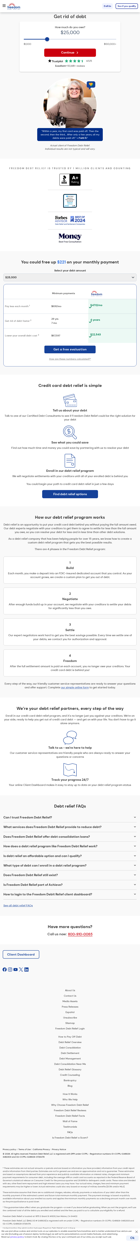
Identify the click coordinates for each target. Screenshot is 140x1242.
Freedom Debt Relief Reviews (70, 1110)
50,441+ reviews (76, 65)
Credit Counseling (70, 1074)
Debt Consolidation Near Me (70, 1064)
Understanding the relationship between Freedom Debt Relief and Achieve (39, 1228)
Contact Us (70, 995)
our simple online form (75, 687)
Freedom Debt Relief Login (70, 1028)
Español (70, 1012)
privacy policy (17, 1237)
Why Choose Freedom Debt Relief (70, 1104)
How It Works (70, 1094)
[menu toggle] (4, 6)
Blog (70, 1085)
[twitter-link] (21, 969)
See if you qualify (127, 6)
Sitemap (70, 1023)
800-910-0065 (80, 934)
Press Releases (70, 1006)
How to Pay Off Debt (70, 1036)
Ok (132, 1238)
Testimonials (70, 1126)
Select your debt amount (70, 270)
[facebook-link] (5, 969)
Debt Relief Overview (70, 1042)
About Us (70, 990)
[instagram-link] (10, 969)
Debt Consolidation (70, 1047)
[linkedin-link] (26, 969)
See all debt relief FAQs (18, 905)
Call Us (107, 6)
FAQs (70, 1132)
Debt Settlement (70, 1053)
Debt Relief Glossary (70, 1069)
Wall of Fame (70, 1121)
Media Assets (70, 1001)
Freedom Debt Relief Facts (70, 1115)
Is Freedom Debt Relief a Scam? (70, 1137)
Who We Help (70, 1099)
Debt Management (70, 1058)
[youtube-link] (15, 969)
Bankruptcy (70, 1080)
